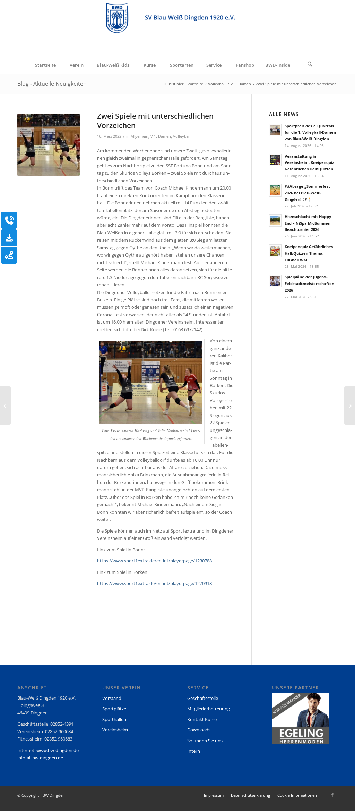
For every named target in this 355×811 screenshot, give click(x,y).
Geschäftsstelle (202, 698)
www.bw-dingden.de (57, 750)
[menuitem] (45, 65)
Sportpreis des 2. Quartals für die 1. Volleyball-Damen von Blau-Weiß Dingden (310, 132)
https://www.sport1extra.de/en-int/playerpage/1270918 (154, 583)
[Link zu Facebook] (332, 795)
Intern (193, 751)
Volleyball (182, 136)
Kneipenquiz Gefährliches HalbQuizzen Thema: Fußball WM (309, 253)
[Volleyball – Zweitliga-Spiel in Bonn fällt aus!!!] (349, 405)
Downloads (198, 730)
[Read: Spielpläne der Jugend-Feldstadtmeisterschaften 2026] (275, 281)
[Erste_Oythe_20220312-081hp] (48, 145)
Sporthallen (114, 719)
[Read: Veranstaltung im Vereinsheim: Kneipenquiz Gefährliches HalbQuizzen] (275, 160)
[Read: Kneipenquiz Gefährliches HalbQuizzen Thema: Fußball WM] (275, 250)
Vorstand (111, 698)
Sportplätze (114, 708)
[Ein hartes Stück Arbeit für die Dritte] (5, 405)
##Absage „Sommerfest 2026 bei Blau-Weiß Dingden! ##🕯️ (307, 193)
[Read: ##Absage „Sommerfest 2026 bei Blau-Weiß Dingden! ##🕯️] (275, 190)
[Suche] (310, 65)
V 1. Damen (160, 136)
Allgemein (139, 136)
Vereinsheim (115, 730)
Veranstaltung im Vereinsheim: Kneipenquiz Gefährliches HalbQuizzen (309, 162)
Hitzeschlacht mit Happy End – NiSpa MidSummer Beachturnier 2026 (308, 223)
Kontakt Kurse (202, 719)
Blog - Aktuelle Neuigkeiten (52, 83)
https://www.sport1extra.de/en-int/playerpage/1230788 (154, 561)
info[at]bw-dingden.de (40, 757)
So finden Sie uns (205, 740)
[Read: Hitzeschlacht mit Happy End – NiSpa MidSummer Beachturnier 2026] (275, 220)
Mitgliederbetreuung (208, 708)
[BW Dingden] (177, 28)
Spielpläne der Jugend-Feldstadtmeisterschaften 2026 (309, 283)
